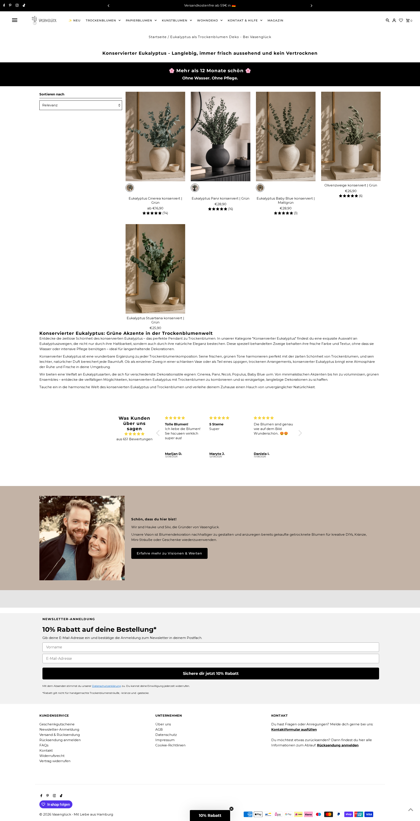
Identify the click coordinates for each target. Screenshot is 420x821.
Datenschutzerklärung (106, 686)
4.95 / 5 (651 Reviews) (232, 6)
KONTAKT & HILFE (243, 20)
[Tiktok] (23, 5)
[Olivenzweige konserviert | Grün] (351, 136)
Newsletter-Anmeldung (59, 729)
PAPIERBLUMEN (139, 20)
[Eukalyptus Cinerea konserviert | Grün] (155, 136)
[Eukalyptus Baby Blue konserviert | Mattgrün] (286, 136)
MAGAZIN (276, 20)
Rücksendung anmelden (60, 740)
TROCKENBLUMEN (101, 20)
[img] (134, 434)
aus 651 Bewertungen (134, 439)
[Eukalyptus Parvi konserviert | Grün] (220, 136)
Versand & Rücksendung (59, 735)
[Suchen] (387, 20)
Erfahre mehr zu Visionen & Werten (169, 553)
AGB (159, 729)
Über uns (163, 724)
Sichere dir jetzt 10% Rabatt (211, 673)
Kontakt (46, 750)
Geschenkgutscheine (57, 724)
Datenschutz (166, 735)
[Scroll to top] (411, 809)
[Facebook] (3, 5)
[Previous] (108, 5)
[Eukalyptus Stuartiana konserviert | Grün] (155, 269)
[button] (159, 433)
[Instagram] (16, 5)
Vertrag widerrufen (54, 761)
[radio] (130, 188)
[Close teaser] (231, 809)
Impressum (165, 740)
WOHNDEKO (207, 20)
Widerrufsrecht (52, 756)
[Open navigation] (15, 20)
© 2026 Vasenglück (55, 814)
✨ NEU (74, 20)
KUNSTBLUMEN (174, 20)
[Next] (311, 5)
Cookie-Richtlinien (170, 745)
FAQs (43, 745)
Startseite (158, 37)
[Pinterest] (9, 5)
